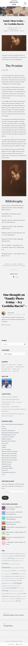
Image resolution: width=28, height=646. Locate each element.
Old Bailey (19, 580)
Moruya (7, 578)
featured (6, 567)
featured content (14, 567)
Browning (3, 558)
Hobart (24, 570)
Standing (5, 591)
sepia (10, 588)
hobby (3, 573)
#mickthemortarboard (15, 553)
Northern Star (12, 580)
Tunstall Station (23, 596)
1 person (9, 324)
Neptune (22, 578)
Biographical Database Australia (10, 432)
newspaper (4, 580)
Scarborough (5, 588)
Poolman (12, 585)
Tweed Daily (4, 598)
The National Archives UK (8, 472)
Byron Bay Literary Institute (19, 558)
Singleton (15, 588)
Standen (22, 588)
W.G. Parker (9, 598)
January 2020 (10, 367)
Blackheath (7, 556)
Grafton (11, 570)
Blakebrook (12, 556)
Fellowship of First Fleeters (9, 441)
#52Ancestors (5, 553)
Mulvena (17, 578)
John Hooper (9, 573)
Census (22, 560)
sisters (19, 588)
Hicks (21, 570)
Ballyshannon (23, 553)
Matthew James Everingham (12, 576)
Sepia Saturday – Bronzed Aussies (10, 406)
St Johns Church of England (18, 590)
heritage (17, 570)
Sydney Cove (9, 593)
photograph (17, 583)
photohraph (8, 585)
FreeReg (4, 445)
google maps (7, 570)
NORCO (7, 580)
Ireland (5, 573)
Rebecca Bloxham (17, 585)
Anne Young (11, 312)
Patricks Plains (10, 583)
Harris (14, 570)
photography (4, 585)
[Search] (14, 344)
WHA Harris (22, 598)
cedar (19, 560)
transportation (12, 596)
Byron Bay (11, 558)
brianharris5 (13, 29)
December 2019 (20, 367)
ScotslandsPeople (6, 466)
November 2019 (6, 369)
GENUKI (4, 447)
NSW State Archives (7, 462)
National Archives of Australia (9, 451)
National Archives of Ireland (9, 453)
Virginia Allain (10, 527)
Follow (5, 497)
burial (6, 558)
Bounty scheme (20, 556)
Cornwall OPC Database (8, 437)
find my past (5, 443)
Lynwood (20, 573)
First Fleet (21, 567)
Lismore (15, 574)
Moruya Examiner (12, 578)
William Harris (4, 601)
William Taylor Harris (11, 601)
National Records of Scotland (9, 460)
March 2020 (12, 364)
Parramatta (4, 583)
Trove (3, 474)
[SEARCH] (24, 344)
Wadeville (13, 598)
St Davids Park (10, 590)
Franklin (3, 570)
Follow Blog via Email (8, 481)
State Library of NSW (7, 468)
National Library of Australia (9, 455)
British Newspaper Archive (9, 434)
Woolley (18, 601)
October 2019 (15, 369)
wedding (17, 598)
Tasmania (20, 593)
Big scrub (3, 556)
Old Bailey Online (6, 464)
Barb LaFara (9, 522)
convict (5, 563)
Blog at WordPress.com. (14, 641)
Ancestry (4, 428)
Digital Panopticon (7, 439)
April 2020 (4, 364)
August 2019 (15, 371)
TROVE (18, 596)
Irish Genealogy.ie (6, 449)
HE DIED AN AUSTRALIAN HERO (10, 399)
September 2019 (6, 371)
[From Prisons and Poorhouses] (14, 11)
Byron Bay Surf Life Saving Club (10, 560)
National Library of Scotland (9, 457)
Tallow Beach (15, 593)
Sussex (3, 593)
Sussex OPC (5, 470)
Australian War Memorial (8, 430)
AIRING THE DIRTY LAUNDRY (10, 397)
